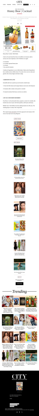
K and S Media (32, 409)
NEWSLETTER (13, 408)
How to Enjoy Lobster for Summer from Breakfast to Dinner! (19, 364)
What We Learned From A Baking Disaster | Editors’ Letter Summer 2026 (7, 310)
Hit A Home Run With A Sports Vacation (19, 273)
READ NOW (19, 138)
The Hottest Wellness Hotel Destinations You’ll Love (19, 159)
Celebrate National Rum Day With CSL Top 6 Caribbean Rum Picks (31, 310)
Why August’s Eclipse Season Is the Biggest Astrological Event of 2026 (19, 310)
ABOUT (6, 408)
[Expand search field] (34, 4)
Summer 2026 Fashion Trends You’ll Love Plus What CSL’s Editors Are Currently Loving (19, 254)
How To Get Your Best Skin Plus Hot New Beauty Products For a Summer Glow (19, 215)
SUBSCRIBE (19, 283)
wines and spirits (12, 111)
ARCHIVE (17, 408)
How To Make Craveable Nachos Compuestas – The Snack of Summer (19, 235)
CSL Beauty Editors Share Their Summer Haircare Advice (19, 178)
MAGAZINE (26, 4)
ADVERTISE (20, 408)
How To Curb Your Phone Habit (31, 327)
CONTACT (9, 408)
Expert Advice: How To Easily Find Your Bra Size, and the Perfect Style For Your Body (20, 196)
